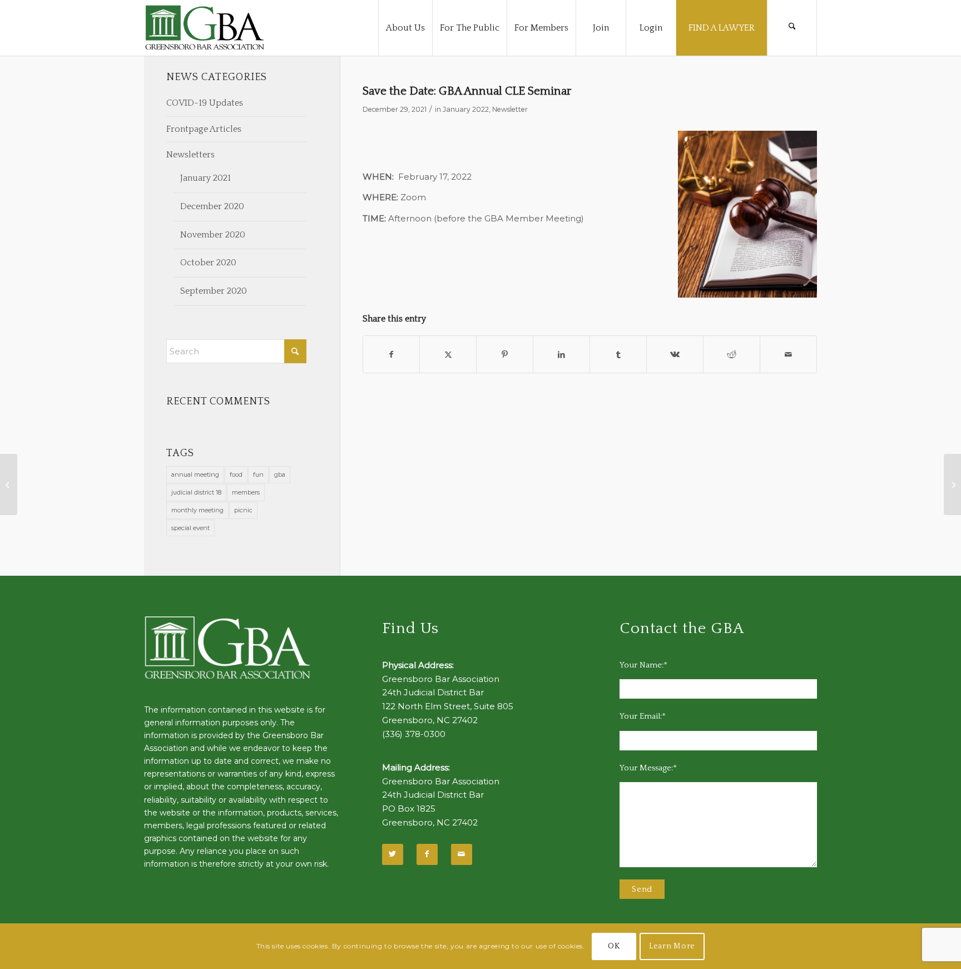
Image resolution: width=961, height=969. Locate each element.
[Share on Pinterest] (505, 354)
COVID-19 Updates (204, 103)
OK (614, 946)
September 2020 (213, 291)
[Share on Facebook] (391, 354)
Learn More (672, 946)
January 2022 (466, 109)
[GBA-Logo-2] (204, 28)
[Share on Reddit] (732, 354)
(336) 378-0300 (413, 734)
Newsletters (190, 155)
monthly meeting (197, 510)
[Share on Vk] (675, 354)
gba (279, 474)
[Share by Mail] (788, 354)
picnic (243, 510)
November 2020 (212, 235)
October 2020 (208, 263)
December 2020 (212, 206)
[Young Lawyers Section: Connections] (8, 484)
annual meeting (195, 474)
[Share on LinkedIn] (561, 354)
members (246, 492)
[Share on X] (448, 354)
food (236, 474)
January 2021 (205, 178)
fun (258, 474)
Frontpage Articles (203, 129)
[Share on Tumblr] (618, 354)
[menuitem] (405, 28)
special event (190, 528)
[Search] (792, 28)
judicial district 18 (196, 492)
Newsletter (510, 109)
